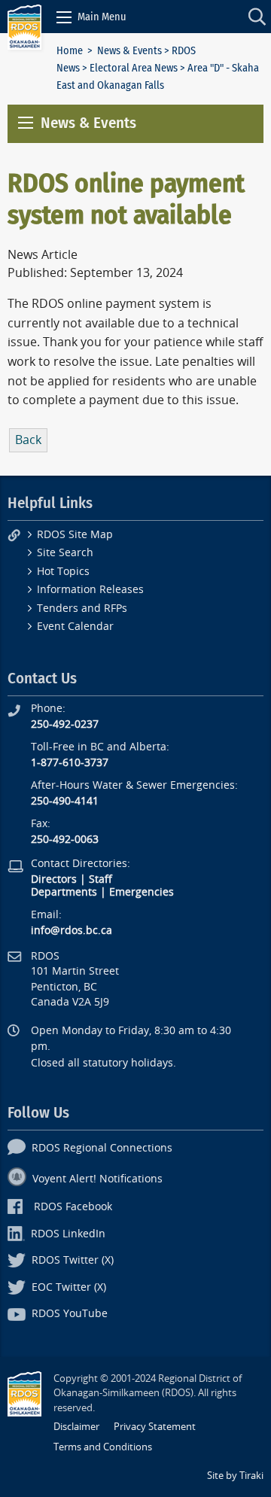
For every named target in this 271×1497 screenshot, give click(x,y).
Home (69, 50)
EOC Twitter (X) (69, 1287)
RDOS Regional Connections (102, 1148)
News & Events (129, 50)
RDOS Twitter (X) (73, 1260)
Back (28, 440)
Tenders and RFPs (82, 608)
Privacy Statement (155, 1426)
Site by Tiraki (235, 1475)
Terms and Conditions (102, 1447)
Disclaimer (76, 1426)
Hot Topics (63, 571)
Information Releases (90, 589)
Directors (54, 879)
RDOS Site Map (75, 534)
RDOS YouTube (70, 1313)
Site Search (65, 552)
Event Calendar (75, 626)
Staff (100, 879)
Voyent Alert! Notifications (97, 1179)
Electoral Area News (134, 68)
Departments (64, 892)
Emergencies (141, 892)
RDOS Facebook (73, 1206)
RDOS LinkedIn (68, 1234)
